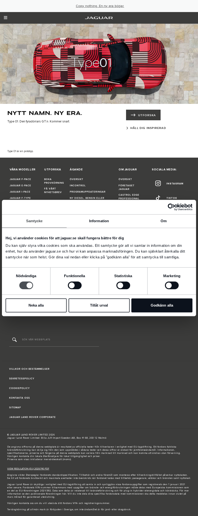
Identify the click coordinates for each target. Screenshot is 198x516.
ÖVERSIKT (76, 179)
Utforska (147, 115)
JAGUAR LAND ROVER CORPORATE (32, 417)
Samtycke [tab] (34, 221)
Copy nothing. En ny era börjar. (100, 6)
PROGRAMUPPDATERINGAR (88, 191)
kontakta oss (26, 503)
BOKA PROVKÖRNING (54, 181)
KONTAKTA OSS (19, 397)
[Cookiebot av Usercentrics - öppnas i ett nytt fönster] (171, 207)
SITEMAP (15, 407)
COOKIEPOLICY (19, 388)
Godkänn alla (162, 305)
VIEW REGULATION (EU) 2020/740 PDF (28, 468)
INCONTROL (78, 185)
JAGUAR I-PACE (20, 191)
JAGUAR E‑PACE (20, 185)
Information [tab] (99, 221)
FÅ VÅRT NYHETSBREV (53, 190)
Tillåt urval (99, 305)
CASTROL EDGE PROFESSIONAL (129, 197)
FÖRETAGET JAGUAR (126, 187)
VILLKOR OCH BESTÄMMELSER (29, 369)
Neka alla (36, 305)
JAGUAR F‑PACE (20, 179)
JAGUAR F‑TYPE (20, 198)
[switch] (75, 285)
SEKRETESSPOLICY (21, 378)
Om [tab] (164, 221)
